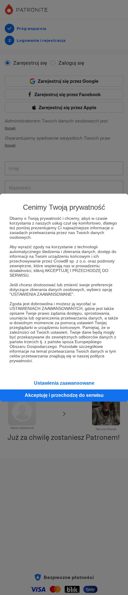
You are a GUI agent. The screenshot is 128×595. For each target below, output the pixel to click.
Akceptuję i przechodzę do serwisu (64, 395)
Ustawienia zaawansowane (64, 383)
